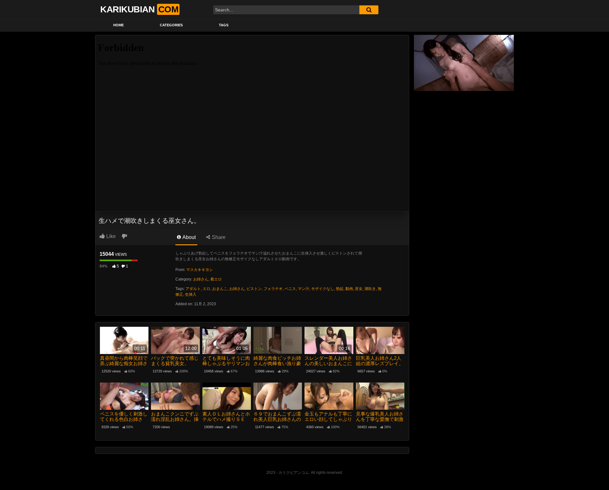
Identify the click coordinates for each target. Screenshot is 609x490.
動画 (349, 289)
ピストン (254, 289)
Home (118, 25)
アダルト (193, 289)
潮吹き (370, 289)
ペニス (290, 289)
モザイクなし (322, 289)
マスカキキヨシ (199, 270)
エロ (206, 289)
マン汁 (303, 289)
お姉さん (200, 279)
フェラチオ (273, 289)
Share (218, 237)
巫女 (359, 289)
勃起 (340, 289)
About (188, 237)
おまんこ (219, 289)
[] (368, 9)
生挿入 (190, 294)
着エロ (216, 279)
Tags (223, 25)
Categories (171, 25)
